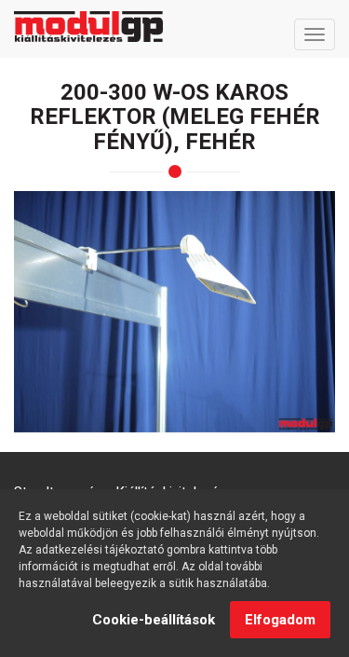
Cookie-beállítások (153, 619)
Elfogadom (280, 619)
